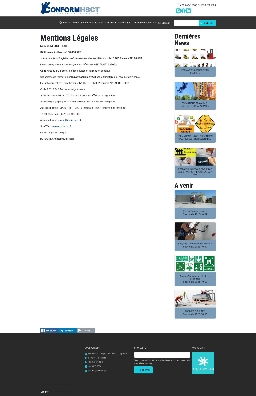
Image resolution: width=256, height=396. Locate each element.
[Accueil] (71, 8)
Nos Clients (124, 22)
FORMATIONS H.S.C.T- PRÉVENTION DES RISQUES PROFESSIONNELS (195, 137)
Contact (165, 23)
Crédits (45, 391)
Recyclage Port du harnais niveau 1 (195, 243)
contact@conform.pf (69, 120)
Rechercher (209, 23)
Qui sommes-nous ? (143, 22)
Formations (87, 22)
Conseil (99, 22)
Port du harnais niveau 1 (195, 211)
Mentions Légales (63, 391)
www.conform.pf (61, 126)
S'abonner (145, 369)
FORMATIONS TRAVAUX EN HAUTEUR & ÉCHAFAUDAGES (195, 104)
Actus (76, 22)
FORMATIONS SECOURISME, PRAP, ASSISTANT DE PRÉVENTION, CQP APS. (195, 172)
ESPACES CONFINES (195, 311)
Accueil (67, 22)
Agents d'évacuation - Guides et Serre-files (195, 277)
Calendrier (110, 22)
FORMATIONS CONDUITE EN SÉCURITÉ (195, 71)
